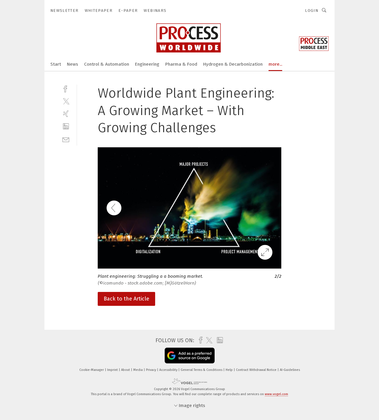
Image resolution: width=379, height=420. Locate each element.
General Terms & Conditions (202, 370)
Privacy (151, 370)
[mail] (66, 139)
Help (230, 370)
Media (138, 370)
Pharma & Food (181, 64)
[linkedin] (66, 126)
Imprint (113, 370)
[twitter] (66, 101)
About (126, 370)
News (72, 64)
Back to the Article (126, 298)
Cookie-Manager (92, 370)
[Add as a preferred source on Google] (190, 356)
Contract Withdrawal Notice (256, 370)
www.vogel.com (276, 394)
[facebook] (66, 88)
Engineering (147, 64)
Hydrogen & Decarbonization (233, 64)
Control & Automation (106, 64)
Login (311, 10)
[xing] (66, 113)
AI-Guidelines (290, 370)
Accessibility (168, 370)
